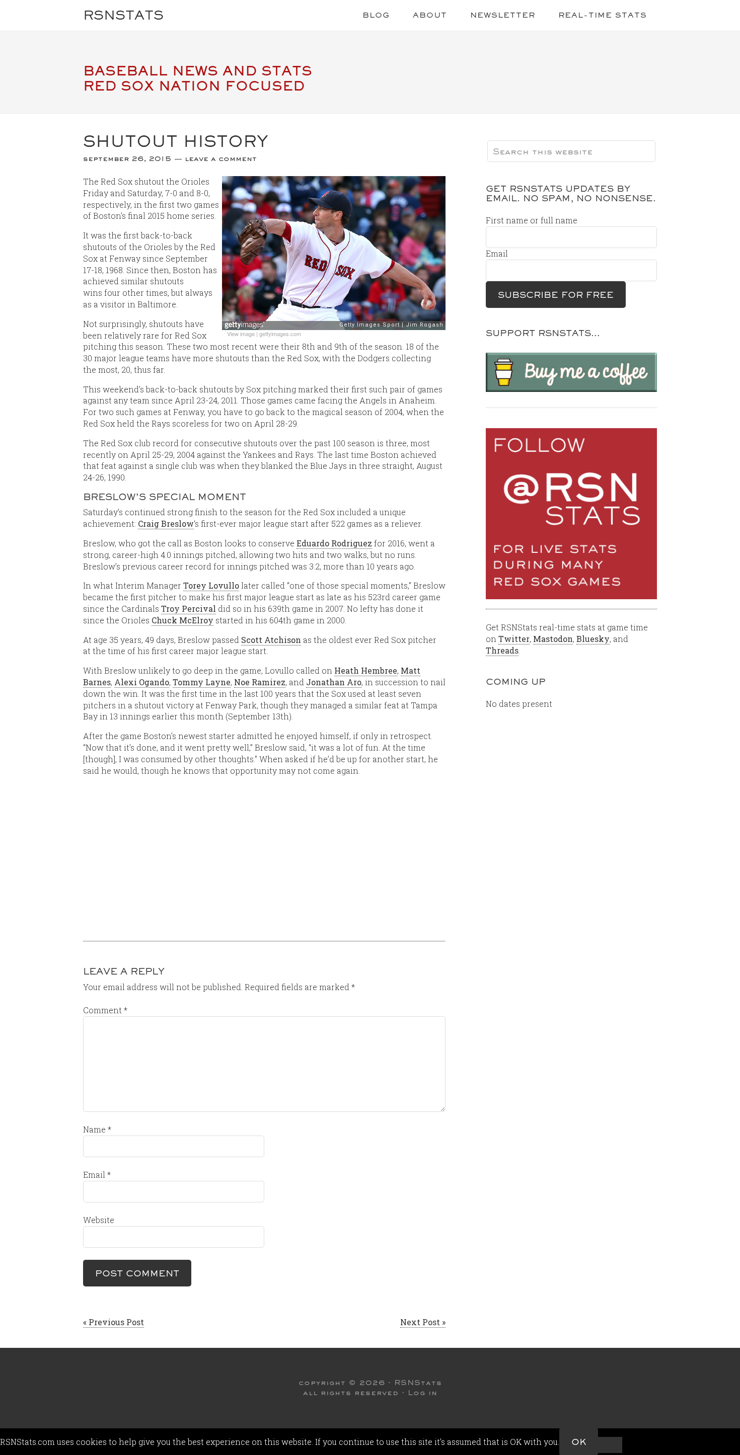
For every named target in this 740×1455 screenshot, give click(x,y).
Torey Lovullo (211, 585)
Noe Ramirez (259, 682)
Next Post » (423, 1322)
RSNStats (123, 15)
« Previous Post (113, 1322)
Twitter (514, 638)
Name (97, 1129)
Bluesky (593, 638)
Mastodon (553, 638)
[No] (610, 1445)
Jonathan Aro (333, 682)
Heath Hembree (365, 670)
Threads (502, 650)
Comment (105, 1010)
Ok (578, 1441)
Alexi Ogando (141, 682)
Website (98, 1220)
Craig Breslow (166, 523)
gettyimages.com (280, 334)
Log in (422, 1392)
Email (97, 1174)
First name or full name (531, 220)
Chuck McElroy (182, 620)
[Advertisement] (264, 854)
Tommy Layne (202, 682)
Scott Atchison (271, 639)
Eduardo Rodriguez (334, 543)
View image (241, 334)
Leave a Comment (221, 158)
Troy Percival (188, 608)
